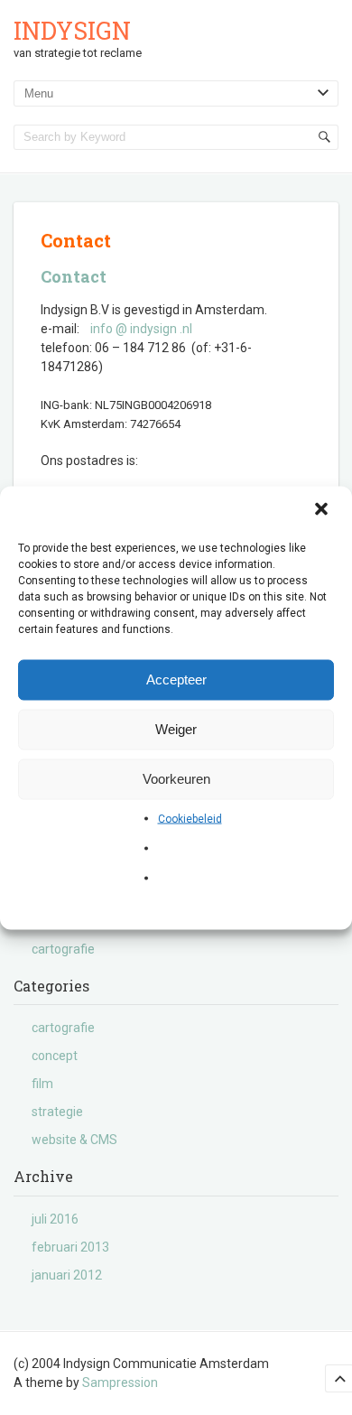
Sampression (120, 1382)
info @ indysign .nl (141, 328)
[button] (323, 510)
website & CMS (74, 1139)
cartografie (63, 949)
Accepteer (176, 679)
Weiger (176, 729)
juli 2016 (55, 1219)
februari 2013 (70, 1247)
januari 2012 (67, 1275)
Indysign (72, 30)
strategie (57, 1111)
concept (55, 1055)
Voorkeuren (176, 779)
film (42, 1083)
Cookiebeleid (190, 818)
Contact (74, 276)
